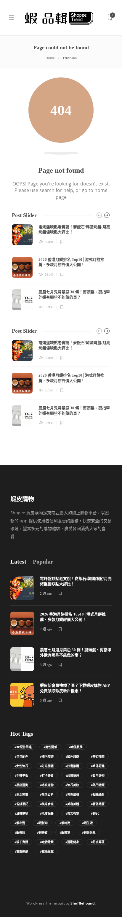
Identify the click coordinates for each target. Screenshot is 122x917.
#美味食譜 (47, 804)
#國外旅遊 (72, 756)
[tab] (18, 561)
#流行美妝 (72, 785)
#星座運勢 (21, 785)
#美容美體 (72, 804)
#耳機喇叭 (21, 813)
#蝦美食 (42, 832)
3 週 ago (46, 665)
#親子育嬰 (21, 842)
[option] (61, 267)
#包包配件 (21, 756)
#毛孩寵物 (47, 785)
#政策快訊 (72, 775)
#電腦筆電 (47, 851)
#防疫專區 (98, 842)
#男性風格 (72, 794)
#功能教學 (76, 747)
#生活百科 (47, 794)
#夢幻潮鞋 (98, 756)
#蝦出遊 (20, 823)
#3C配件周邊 (23, 747)
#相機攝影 (98, 794)
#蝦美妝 (20, 832)
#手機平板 (21, 775)
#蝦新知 (42, 823)
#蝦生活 (87, 823)
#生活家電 (21, 794)
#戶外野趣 (98, 766)
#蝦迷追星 (89, 832)
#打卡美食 (47, 775)
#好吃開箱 (47, 766)
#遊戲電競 (47, 842)
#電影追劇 (21, 851)
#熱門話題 (98, 785)
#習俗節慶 (98, 804)
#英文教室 (72, 813)
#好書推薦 (72, 766)
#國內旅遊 (47, 756)
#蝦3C (95, 813)
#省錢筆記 (21, 804)
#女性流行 (21, 766)
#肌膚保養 (47, 813)
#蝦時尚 (65, 823)
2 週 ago (46, 593)
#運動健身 (72, 842)
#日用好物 (98, 775)
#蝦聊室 (65, 832)
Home (50, 57)
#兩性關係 (50, 747)
